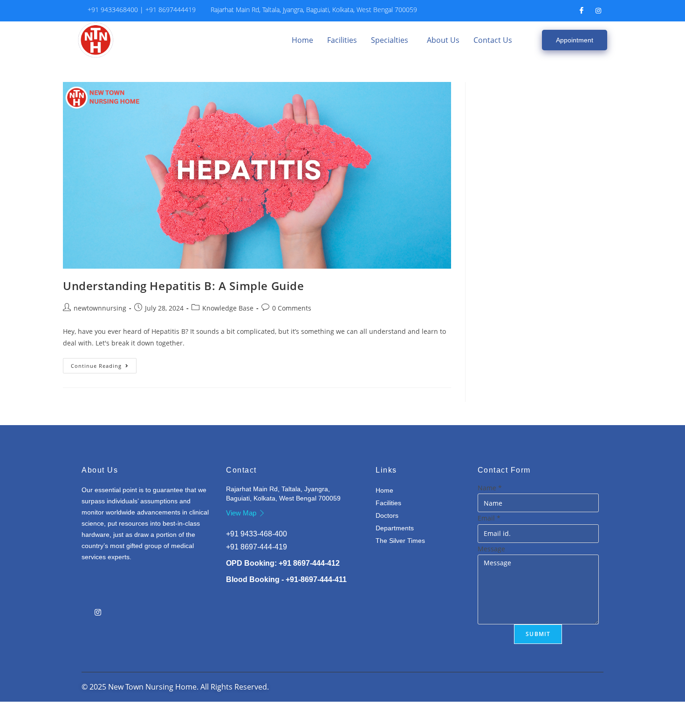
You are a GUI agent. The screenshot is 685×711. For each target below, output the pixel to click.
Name (490, 487)
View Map (241, 513)
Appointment (574, 40)
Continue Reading (104, 363)
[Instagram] (598, 11)
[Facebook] (582, 11)
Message (491, 548)
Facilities (342, 40)
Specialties (389, 40)
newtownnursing (100, 308)
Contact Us (492, 40)
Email (489, 518)
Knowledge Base (227, 308)
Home (302, 40)
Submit (538, 634)
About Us (443, 40)
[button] (392, 40)
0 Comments (291, 308)
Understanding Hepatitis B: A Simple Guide (183, 285)
